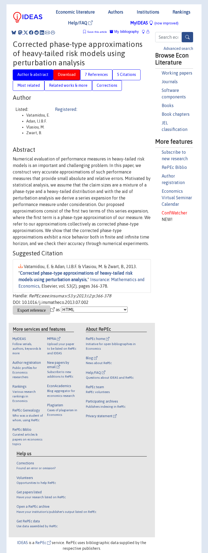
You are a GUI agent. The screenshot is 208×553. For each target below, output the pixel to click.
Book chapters (176, 114)
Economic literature (75, 11)
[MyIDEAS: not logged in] (145, 31)
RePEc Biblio (174, 167)
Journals (170, 81)
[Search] (187, 37)
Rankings (181, 11)
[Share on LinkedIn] (42, 32)
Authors (115, 11)
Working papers (177, 72)
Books (168, 105)
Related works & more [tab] (68, 85)
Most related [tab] (28, 85)
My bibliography (126, 32)
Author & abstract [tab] (32, 74)
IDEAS (22, 543)
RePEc (41, 543)
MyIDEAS (154, 22)
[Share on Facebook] (31, 32)
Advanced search (178, 48)
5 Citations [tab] (126, 74)
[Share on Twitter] (26, 32)
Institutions (148, 11)
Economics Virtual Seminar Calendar (177, 198)
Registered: (66, 109)
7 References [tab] (96, 74)
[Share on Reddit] (36, 32)
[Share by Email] (47, 32)
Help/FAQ (78, 22)
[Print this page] (53, 32)
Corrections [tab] (107, 85)
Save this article (97, 31)
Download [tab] (67, 74)
